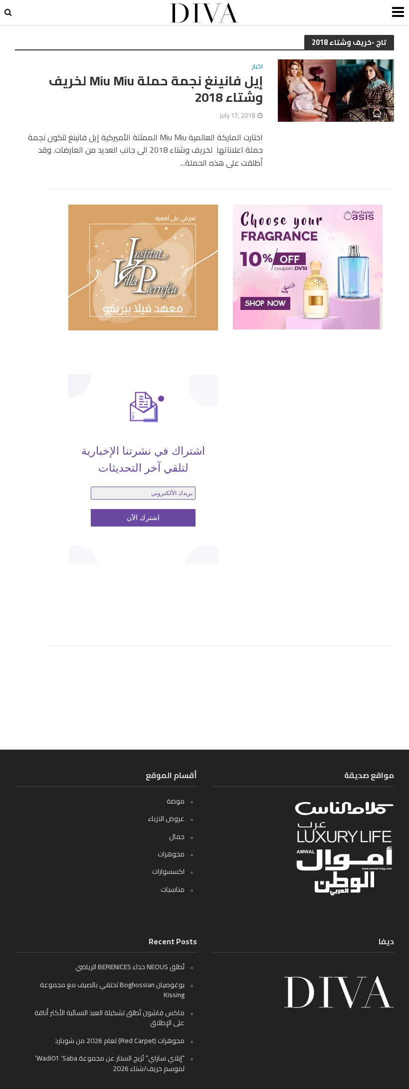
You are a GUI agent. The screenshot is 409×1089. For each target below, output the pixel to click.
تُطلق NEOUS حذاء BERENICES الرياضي (130, 966)
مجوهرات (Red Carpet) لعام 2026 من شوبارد (120, 1040)
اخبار (257, 67)
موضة (176, 801)
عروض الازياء (166, 818)
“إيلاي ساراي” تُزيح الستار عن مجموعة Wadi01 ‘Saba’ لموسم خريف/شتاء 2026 (110, 1063)
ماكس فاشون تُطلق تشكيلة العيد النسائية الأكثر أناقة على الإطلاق (109, 1017)
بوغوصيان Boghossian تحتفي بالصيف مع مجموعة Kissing (112, 989)
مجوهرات (171, 853)
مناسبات (173, 889)
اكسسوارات (168, 871)
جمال (177, 836)
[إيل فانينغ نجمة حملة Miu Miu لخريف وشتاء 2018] (336, 89)
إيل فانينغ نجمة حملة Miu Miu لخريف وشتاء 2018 (156, 89)
